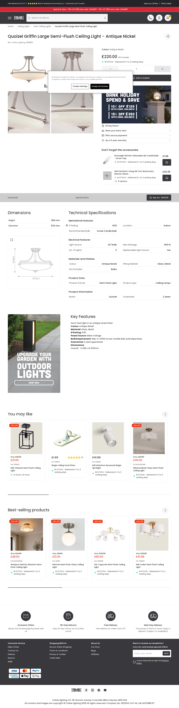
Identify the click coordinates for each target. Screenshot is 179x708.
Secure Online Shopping (60, 647)
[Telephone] (150, 18)
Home (10, 26)
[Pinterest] (98, 690)
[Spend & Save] (136, 104)
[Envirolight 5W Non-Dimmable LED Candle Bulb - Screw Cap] (107, 160)
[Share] (168, 36)
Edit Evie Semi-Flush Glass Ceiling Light (68, 565)
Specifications (82, 197)
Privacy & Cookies (58, 654)
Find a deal (166, 3)
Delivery (11, 654)
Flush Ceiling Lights (42, 26)
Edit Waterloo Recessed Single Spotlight (106, 466)
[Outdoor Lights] (34, 353)
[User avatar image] (159, 18)
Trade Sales (55, 658)
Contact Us (13, 650)
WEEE (10, 661)
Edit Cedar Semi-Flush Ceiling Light (150, 565)
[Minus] (110, 69)
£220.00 (160, 197)
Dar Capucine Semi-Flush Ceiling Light (109, 565)
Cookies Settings (80, 86)
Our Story (95, 647)
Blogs (93, 650)
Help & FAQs (13, 647)
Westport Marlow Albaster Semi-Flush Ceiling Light (26, 565)
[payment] (27, 670)
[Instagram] (92, 690)
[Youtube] (105, 690)
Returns (11, 658)
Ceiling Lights (23, 26)
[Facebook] (86, 690)
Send (166, 653)
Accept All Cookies (100, 86)
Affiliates (95, 654)
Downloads (13, 197)
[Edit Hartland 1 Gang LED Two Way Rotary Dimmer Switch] (107, 176)
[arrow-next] (165, 414)
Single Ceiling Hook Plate (63, 465)
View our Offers (151, 3)
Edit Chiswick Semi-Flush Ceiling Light (26, 469)
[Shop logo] (18, 18)
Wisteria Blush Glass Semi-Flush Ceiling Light (148, 469)
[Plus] (162, 69)
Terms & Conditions (59, 650)
